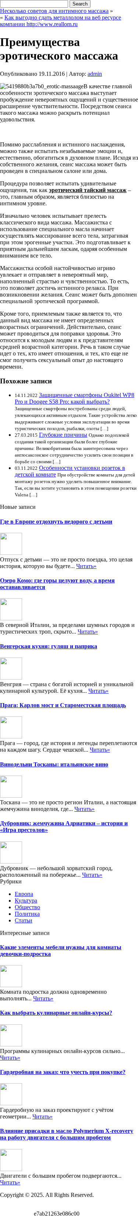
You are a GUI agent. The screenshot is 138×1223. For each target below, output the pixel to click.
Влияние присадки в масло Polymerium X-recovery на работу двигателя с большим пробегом (66, 1134)
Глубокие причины (63, 435)
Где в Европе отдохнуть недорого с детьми (56, 521)
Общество (27, 907)
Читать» (86, 566)
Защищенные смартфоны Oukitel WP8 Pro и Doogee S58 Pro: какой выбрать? (74, 398)
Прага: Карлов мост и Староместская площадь (63, 705)
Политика (27, 914)
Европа (24, 894)
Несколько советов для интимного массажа (54, 11)
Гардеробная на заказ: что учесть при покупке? (62, 1072)
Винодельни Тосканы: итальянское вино (54, 764)
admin (95, 74)
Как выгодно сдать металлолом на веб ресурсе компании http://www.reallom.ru (60, 20)
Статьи (23, 920)
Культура (26, 900)
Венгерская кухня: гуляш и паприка (48, 646)
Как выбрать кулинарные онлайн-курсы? (56, 1013)
